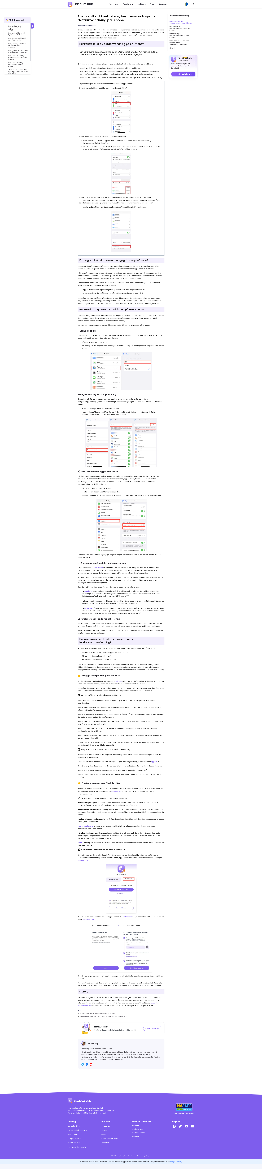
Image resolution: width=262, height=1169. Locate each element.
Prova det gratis (152, 1028)
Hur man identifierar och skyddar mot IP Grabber (16, 34)
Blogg (103, 1134)
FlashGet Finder (138, 1133)
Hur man (104, 1130)
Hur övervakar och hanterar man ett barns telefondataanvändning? (179, 43)
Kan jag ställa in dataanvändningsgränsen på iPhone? (179, 28)
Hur (81, 1010)
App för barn (126, 917)
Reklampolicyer (74, 1143)
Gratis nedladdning (183, 74)
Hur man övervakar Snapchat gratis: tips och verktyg (16, 28)
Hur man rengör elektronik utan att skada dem (17, 39)
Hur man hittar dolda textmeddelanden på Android (15, 64)
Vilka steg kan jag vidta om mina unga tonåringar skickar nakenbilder (18, 71)
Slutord (175, 48)
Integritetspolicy (74, 1139)
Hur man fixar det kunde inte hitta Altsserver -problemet (18, 51)
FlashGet (135, 1125)
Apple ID (154, 761)
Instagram (88, 608)
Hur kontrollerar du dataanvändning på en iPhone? (180, 22)
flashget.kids (83, 860)
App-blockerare (86, 826)
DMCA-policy (73, 1134)
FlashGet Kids (116, 791)
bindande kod (88, 919)
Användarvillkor (74, 1126)
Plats (81, 843)
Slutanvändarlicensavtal (77, 1130)
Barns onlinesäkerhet (109, 1139)
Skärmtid (118, 681)
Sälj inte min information (77, 1147)
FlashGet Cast (138, 1137)
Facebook (88, 591)
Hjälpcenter (106, 1126)
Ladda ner (142, 4)
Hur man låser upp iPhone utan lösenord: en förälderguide (17, 45)
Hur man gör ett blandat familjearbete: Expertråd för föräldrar (17, 57)
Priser (152, 4)
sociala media (97, 568)
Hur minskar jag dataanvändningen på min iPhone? (179, 35)
